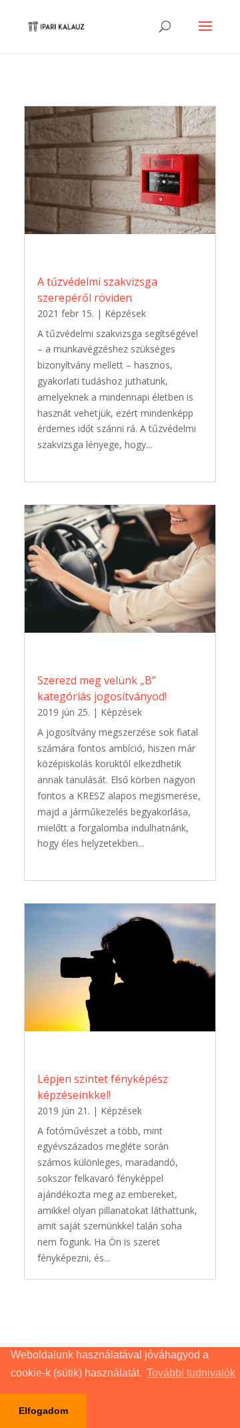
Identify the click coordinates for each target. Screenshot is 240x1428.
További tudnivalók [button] (191, 1373)
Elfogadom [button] (43, 1410)
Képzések (125, 313)
